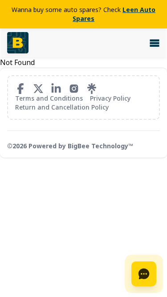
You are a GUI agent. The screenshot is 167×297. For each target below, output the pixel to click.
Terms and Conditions (49, 98)
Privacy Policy (110, 98)
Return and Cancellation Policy (62, 107)
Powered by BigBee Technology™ (81, 146)
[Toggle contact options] (143, 273)
